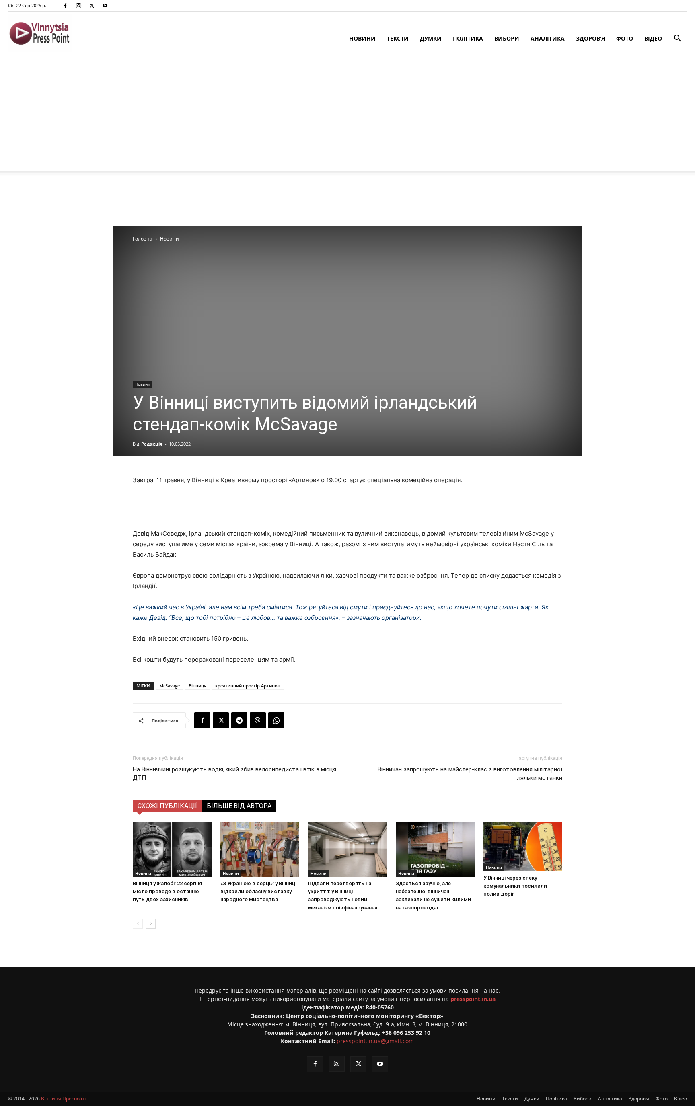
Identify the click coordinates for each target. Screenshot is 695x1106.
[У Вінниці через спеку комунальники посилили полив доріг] (522, 846)
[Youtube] (105, 5)
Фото (624, 38)
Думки (431, 38)
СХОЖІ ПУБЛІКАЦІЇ (167, 806)
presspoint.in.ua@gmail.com (375, 1041)
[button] (677, 39)
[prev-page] (138, 924)
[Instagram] (78, 5)
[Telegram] (239, 720)
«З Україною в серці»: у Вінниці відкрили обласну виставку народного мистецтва (258, 891)
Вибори (506, 38)
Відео (653, 38)
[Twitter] (92, 5)
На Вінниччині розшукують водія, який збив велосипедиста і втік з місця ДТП (234, 773)
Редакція (151, 444)
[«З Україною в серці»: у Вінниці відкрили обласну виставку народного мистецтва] (259, 849)
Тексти (398, 38)
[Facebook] (65, 5)
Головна (142, 238)
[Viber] (258, 720)
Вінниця (197, 686)
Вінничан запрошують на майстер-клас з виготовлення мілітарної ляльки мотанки (470, 773)
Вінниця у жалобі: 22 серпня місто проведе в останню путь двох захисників (167, 891)
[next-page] (151, 924)
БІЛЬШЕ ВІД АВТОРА (239, 806)
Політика (468, 38)
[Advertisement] (347, 114)
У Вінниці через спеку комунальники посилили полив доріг (515, 886)
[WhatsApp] (276, 720)
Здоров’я (590, 38)
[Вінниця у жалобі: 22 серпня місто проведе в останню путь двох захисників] (172, 849)
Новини (362, 38)
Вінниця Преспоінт (63, 1098)
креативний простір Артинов (247, 686)
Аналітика (548, 38)
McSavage (169, 686)
